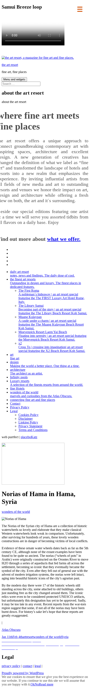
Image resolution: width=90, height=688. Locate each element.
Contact (15, 403)
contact (27, 666)
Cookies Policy (28, 415)
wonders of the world (41, 394)
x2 (51, 347)
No (37, 684)
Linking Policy (28, 422)
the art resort (10, 65)
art (14, 356)
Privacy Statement (30, 426)
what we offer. (64, 239)
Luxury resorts (46, 382)
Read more (46, 684)
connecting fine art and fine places (32, 400)
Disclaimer (25, 418)
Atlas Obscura (11, 630)
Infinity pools (19, 377)
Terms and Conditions (33, 430)
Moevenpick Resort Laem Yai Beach (52, 335)
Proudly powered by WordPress (23, 673)
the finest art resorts (45, 283)
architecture (26, 371)
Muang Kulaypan (51, 322)
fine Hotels (17, 388)
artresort (28, 637)
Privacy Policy (19, 407)
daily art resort (42, 273)
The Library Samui (52, 309)
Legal (14, 411)
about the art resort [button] (14, 102)
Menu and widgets (14, 79)
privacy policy (11, 666)
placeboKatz (29, 437)
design (45, 364)
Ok (33, 684)
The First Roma (51, 296)
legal (38, 666)
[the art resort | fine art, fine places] (38, 57)
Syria (65, 637)
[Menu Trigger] (80, 9)
